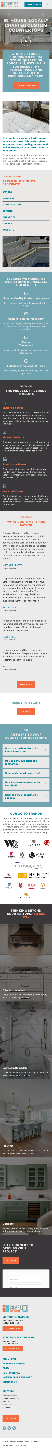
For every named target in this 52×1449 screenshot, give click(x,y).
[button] (47, 4)
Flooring (6, 1401)
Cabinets (6, 1407)
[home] (9, 4)
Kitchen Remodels (10, 1395)
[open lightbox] (26, 41)
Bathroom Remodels (11, 1398)
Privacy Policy (8, 1445)
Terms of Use (21, 1445)
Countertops (8, 1404)
